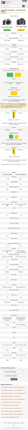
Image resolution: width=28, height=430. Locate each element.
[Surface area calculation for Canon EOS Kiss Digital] (7, 89)
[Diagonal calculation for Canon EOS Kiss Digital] (4, 64)
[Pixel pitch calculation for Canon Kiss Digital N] (22, 112)
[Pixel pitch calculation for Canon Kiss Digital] (5, 112)
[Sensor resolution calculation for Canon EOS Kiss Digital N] (23, 59)
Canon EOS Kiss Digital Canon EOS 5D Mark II (12, 414)
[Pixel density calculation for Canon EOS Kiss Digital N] (23, 149)
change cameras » (14, 15)
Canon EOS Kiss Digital (7, 27)
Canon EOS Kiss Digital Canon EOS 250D (11, 408)
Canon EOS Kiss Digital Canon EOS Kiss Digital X (13, 399)
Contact (22, 423)
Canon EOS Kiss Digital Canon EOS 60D (11, 396)
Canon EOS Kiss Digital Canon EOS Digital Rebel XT (13, 393)
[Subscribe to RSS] (13, 425)
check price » (7, 30)
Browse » (25, 0)
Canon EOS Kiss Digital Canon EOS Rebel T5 (12, 390)
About (5, 423)
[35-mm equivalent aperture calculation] (6, 245)
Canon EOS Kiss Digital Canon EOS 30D (11, 402)
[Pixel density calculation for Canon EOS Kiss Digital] (4, 149)
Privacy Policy (16, 423)
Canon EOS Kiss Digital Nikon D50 (9, 405)
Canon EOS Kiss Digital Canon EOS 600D (11, 411)
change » (23, 70)
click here (23, 164)
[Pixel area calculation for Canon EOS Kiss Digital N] (23, 129)
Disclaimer (10, 423)
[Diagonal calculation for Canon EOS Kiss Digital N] (23, 64)
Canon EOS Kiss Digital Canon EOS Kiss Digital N (13, 387)
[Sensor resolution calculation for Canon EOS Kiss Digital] (4, 59)
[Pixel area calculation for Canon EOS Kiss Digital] (4, 129)
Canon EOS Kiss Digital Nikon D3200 (10, 417)
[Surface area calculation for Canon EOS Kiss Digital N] (21, 89)
